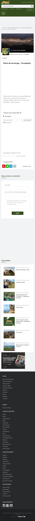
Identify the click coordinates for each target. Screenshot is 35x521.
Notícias (5, 457)
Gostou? (5, 58)
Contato (5, 494)
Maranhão (5, 423)
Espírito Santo (6, 418)
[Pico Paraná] (9, 335)
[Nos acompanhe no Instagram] (4, 505)
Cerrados (5, 398)
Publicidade (6, 489)
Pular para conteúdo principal (27, 2)
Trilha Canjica (19, 307)
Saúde (4, 466)
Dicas (4, 468)
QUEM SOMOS (4, 9)
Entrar (30, 9)
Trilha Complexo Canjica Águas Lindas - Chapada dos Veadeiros (23, 321)
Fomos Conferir (7, 463)
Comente (27, 54)
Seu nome (7, 185)
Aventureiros (6, 478)
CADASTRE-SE (19, 9)
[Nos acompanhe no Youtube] (11, 505)
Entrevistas (6, 461)
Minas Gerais (6, 427)
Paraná (4, 429)
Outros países (6, 448)
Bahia (4, 414)
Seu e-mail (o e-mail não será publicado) (15, 192)
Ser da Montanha (7, 474)
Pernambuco (6, 431)
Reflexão (5, 472)
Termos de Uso (6, 491)
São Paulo (5, 442)
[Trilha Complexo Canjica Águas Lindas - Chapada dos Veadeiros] (9, 322)
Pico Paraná (19, 332)
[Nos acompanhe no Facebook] (7, 505)
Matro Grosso (6, 425)
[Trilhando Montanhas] (5, 2)
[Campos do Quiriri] (9, 284)
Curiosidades (6, 470)
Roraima (5, 440)
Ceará (4, 416)
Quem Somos (6, 487)
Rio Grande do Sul (7, 438)
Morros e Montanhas (8, 379)
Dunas (4, 394)
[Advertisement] (18, 20)
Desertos (5, 396)
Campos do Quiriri (20, 282)
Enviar (17, 213)
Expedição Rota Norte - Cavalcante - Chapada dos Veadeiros (22, 296)
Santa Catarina (7, 444)
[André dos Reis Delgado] (5, 51)
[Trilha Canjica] (9, 309)
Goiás (4, 421)
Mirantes (5, 392)
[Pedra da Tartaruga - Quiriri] (9, 272)
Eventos (5, 459)
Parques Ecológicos (8, 476)
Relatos (5, 455)
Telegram (10, 166)
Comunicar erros (27, 166)
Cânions (5, 390)
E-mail (3, 166)
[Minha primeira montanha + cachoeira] (9, 347)
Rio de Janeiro (6, 435)
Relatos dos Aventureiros (22, 267)
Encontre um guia (7, 481)
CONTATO (12, 9)
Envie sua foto (6, 496)
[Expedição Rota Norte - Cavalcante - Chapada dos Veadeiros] (9, 297)
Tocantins (5, 446)
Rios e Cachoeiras (7, 381)
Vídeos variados (7, 408)
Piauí (4, 433)
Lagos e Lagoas (7, 386)
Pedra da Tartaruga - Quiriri (22, 269)
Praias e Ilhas (6, 383)
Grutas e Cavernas (7, 388)
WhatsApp (7, 166)
